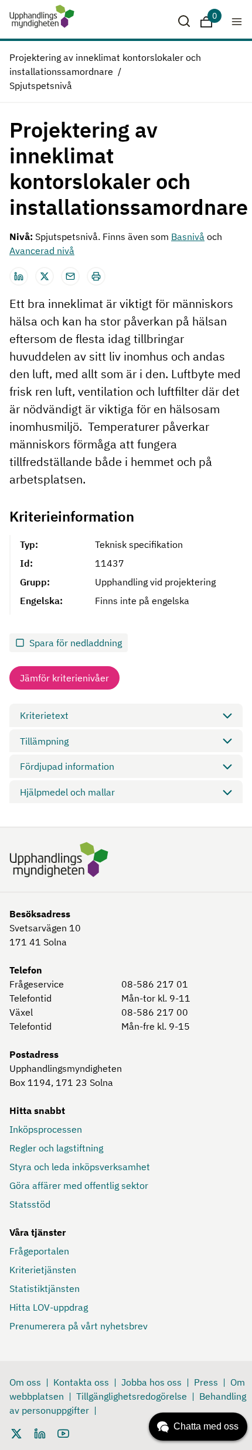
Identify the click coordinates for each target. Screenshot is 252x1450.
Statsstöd (29, 1204)
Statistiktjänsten (44, 1288)
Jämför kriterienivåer (64, 678)
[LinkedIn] (40, 1432)
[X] (16, 1432)
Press (206, 1382)
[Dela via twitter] (44, 276)
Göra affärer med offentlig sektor (78, 1185)
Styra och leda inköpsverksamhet (79, 1167)
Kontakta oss (81, 1382)
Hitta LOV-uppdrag (48, 1307)
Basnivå (188, 236)
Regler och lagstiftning (56, 1148)
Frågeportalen (39, 1251)
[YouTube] (63, 1432)
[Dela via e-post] (70, 276)
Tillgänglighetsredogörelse (131, 1396)
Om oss (25, 1382)
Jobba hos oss (151, 1382)
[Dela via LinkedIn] (18, 276)
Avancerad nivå (41, 250)
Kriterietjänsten (42, 1270)
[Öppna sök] (184, 21)
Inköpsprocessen (45, 1129)
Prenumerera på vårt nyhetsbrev (78, 1326)
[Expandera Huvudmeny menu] (237, 21)
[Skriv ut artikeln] (96, 276)
